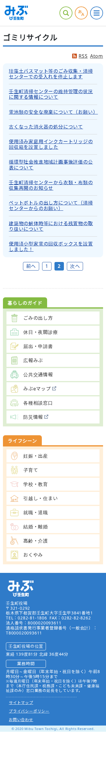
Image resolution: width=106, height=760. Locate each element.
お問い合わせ (21, 719)
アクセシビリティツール (81, 12)
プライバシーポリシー (29, 711)
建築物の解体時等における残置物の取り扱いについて (51, 226)
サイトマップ (21, 702)
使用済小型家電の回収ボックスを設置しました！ (51, 246)
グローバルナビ (96, 12)
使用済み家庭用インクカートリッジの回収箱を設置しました (51, 144)
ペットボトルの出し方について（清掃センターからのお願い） (51, 206)
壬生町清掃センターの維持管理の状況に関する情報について (51, 94)
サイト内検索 (65, 12)
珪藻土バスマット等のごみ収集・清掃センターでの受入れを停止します (51, 74)
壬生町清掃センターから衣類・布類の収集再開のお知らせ (51, 185)
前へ (31, 266)
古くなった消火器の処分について (46, 126)
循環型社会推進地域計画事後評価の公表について (51, 165)
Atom (96, 56)
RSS (83, 56)
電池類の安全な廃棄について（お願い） (53, 112)
